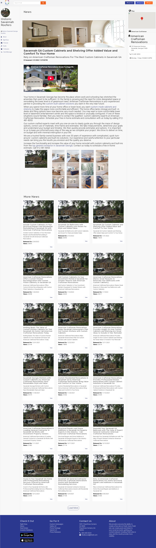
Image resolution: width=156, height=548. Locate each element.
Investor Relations (26, 530)
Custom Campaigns (56, 524)
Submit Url (53, 530)
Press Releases (55, 532)
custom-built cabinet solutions (60, 103)
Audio (4, 46)
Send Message (7, 52)
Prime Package (55, 528)
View (51, 247)
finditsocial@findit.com (89, 535)
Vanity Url (53, 526)
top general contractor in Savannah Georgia (52, 145)
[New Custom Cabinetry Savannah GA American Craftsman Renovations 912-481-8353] (87, 156)
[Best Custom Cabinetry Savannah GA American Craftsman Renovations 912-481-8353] (73, 156)
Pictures (5, 43)
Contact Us (85, 521)
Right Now (6, 40)
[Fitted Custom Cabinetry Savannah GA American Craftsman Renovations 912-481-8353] (73, 169)
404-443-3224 (86, 533)
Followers (6, 49)
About (4, 37)
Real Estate (24, 528)
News (22, 526)
